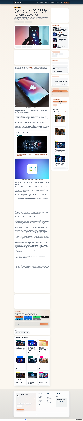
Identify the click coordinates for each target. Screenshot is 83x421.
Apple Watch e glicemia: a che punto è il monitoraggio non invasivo (20, 349)
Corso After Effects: (41, 399)
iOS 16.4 (30, 67)
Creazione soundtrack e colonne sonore (49, 402)
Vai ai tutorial (60, 91)
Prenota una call (20, 409)
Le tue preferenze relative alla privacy (17, 419)
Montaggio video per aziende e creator (60, 81)
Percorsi (57, 2)
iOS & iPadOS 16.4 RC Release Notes (23, 332)
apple (56, 54)
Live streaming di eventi (58, 78)
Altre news (56, 63)
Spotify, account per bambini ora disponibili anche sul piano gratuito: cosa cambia (60, 137)
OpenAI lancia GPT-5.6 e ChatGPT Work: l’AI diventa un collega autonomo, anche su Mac (32, 366)
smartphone (55, 56)
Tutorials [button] (41, 2)
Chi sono (62, 2)
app (53, 54)
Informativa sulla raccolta (5, 419)
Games (18, 372)
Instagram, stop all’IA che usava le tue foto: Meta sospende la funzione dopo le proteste (20, 366)
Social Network (31, 340)
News (37, 2)
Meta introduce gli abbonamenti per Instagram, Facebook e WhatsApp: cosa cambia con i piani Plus (32, 350)
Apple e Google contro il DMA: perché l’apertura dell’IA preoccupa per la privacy (60, 164)
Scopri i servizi (60, 93)
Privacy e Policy (58, 396)
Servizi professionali (51, 2)
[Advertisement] (32, 57)
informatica (61, 54)
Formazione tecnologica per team (59, 84)
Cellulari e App (17, 7)
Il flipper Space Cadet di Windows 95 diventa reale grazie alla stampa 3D (20, 380)
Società (41, 372)
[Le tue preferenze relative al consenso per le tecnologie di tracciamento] (78, 419)
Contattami (67, 2)
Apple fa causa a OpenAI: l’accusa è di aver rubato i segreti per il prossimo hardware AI (32, 155)
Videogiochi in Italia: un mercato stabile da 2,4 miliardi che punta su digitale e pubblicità (60, 151)
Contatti (57, 394)
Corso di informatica (41, 403)
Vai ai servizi (60, 103)
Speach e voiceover (50, 400)
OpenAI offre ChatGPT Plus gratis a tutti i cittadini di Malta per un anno (43, 380)
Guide (46, 2)
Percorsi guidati (56, 68)
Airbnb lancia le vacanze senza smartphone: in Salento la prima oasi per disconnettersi (43, 366)
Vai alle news (47, 337)
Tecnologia (20, 135)
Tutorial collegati (57, 65)
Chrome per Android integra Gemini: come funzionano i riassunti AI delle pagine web (59, 124)
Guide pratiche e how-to (58, 71)
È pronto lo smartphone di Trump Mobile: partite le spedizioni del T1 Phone (43, 349)
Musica (56, 128)
